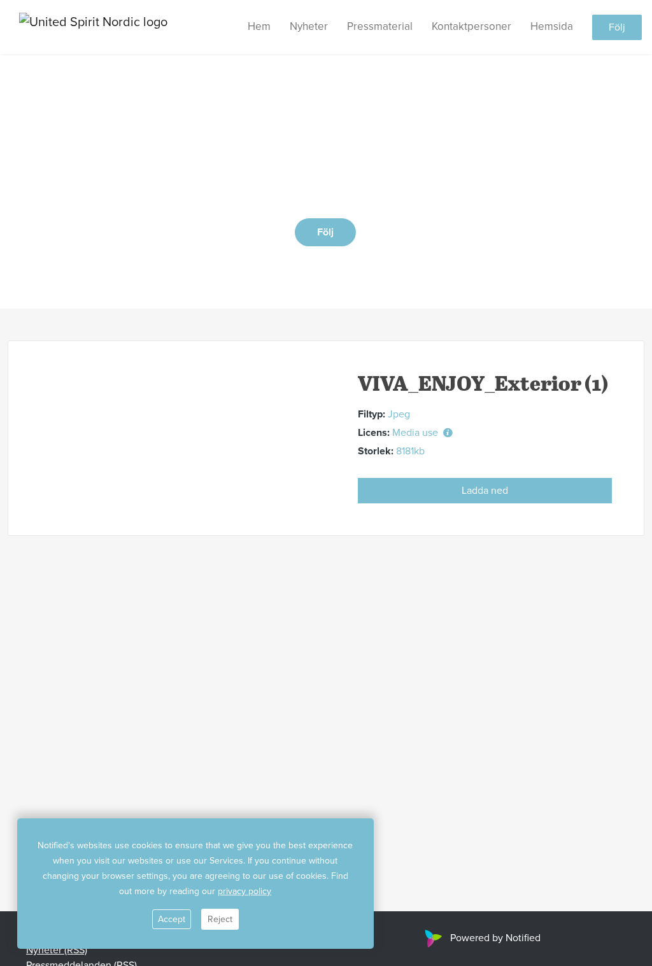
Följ (617, 27)
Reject (220, 919)
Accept (171, 919)
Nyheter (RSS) (56, 950)
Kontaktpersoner (471, 26)
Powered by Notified (495, 938)
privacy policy (244, 891)
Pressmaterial (380, 26)
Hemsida (551, 26)
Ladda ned (485, 490)
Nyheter (309, 26)
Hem (259, 26)
